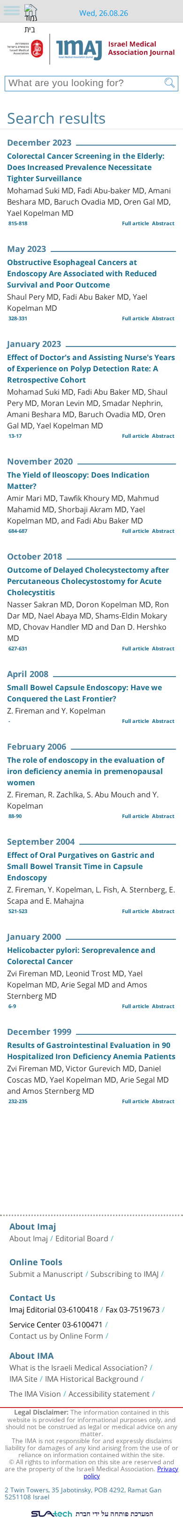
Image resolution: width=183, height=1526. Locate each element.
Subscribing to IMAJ (125, 1273)
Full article (135, 223)
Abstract (163, 223)
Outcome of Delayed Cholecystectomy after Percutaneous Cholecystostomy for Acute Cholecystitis (88, 581)
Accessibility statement (109, 1393)
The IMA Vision (35, 1393)
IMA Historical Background (91, 1378)
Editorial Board (81, 1237)
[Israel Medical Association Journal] (91, 52)
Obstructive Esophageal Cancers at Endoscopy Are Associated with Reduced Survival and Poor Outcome (82, 273)
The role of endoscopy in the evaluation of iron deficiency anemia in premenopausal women (85, 771)
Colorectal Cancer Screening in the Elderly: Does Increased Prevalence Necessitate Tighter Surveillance (86, 167)
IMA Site (23, 1378)
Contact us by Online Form (56, 1335)
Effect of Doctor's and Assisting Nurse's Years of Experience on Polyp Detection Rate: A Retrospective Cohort (91, 368)
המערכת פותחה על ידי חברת (113, 1513)
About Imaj (28, 1237)
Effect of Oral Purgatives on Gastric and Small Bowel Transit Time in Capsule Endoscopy (80, 866)
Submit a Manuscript (46, 1273)
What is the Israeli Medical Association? (78, 1366)
